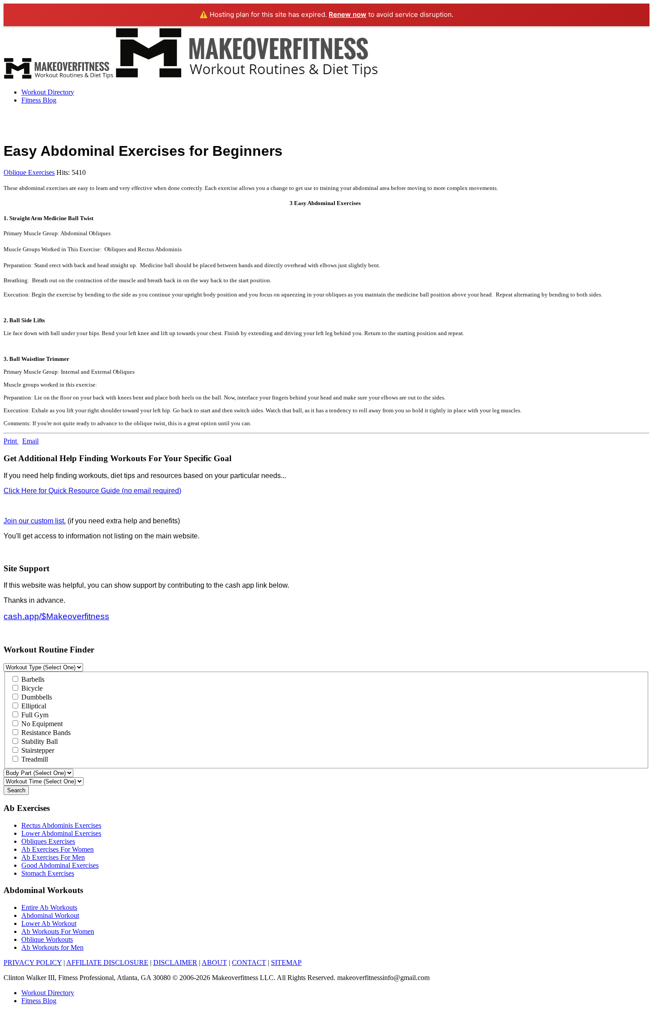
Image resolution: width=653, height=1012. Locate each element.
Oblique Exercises (29, 172)
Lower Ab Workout (48, 923)
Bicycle (31, 688)
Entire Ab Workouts (49, 907)
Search (16, 790)
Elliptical (33, 706)
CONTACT (249, 962)
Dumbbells (36, 697)
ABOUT (214, 962)
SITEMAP (286, 962)
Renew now (347, 14)
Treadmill (34, 759)
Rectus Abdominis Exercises (61, 825)
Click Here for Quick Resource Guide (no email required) (92, 490)
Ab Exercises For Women (57, 849)
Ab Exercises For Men (53, 857)
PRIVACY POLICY (33, 962)
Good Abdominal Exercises (60, 865)
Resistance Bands (45, 732)
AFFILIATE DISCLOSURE (107, 962)
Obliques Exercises (48, 841)
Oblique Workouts (47, 939)
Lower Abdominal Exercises (61, 833)
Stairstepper (37, 750)
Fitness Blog (38, 100)
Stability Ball (39, 741)
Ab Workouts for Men (52, 947)
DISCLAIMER (175, 962)
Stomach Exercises (47, 873)
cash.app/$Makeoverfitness (56, 616)
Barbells (32, 679)
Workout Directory (47, 92)
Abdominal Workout (50, 915)
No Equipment (41, 723)
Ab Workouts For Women (57, 931)
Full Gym (34, 715)
